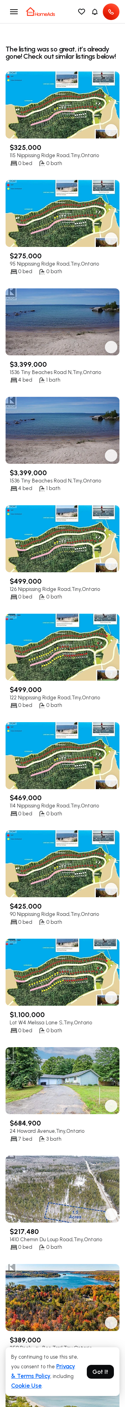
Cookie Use (26, 1385)
